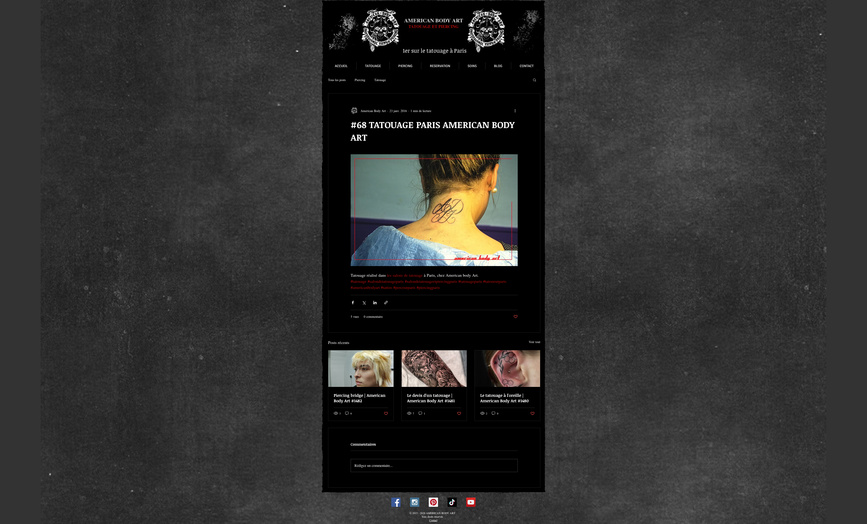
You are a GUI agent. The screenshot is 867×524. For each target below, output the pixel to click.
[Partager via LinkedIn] (375, 302)
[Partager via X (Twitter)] (364, 302)
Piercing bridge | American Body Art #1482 (359, 398)
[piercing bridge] (361, 368)
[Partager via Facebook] (353, 302)
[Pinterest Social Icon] (433, 502)
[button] (534, 80)
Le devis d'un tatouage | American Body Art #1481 (431, 398)
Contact (433, 520)
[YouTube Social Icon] (470, 502)
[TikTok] (452, 502)
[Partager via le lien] (386, 302)
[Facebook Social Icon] (396, 502)
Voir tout (534, 342)
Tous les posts (337, 80)
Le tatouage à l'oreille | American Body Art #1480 (504, 398)
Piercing (360, 80)
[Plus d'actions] (515, 110)
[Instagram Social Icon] (414, 502)
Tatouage (380, 80)
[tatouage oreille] (507, 368)
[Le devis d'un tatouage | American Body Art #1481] (434, 368)
